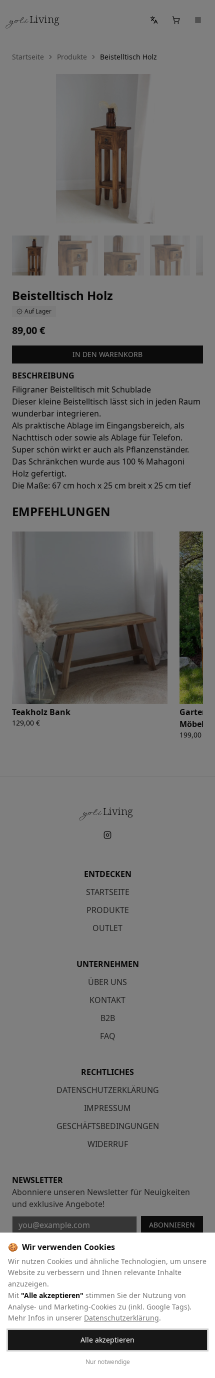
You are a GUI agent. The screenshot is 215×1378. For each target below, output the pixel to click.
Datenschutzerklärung (121, 1317)
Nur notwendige (108, 1362)
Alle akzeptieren (107, 1339)
